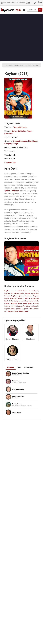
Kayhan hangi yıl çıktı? (16, 301)
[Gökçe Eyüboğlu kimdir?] (12, 351)
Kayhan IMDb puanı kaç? (21, 303)
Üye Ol (35, 2)
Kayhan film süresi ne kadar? (27, 306)
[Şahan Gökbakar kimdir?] (12, 331)
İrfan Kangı (30, 339)
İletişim (40, 2)
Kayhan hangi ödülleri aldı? (18, 311)
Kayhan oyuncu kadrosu (21, 296)
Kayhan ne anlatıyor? (30, 291)
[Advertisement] (21, 37)
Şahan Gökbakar (12, 339)
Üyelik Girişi (28, 2)
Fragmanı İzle (10, 162)
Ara (40, 9)
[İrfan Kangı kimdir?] (30, 331)
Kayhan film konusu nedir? (14, 293)
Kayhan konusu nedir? (13, 291)
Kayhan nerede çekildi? (12, 308)
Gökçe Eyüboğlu (12, 359)
